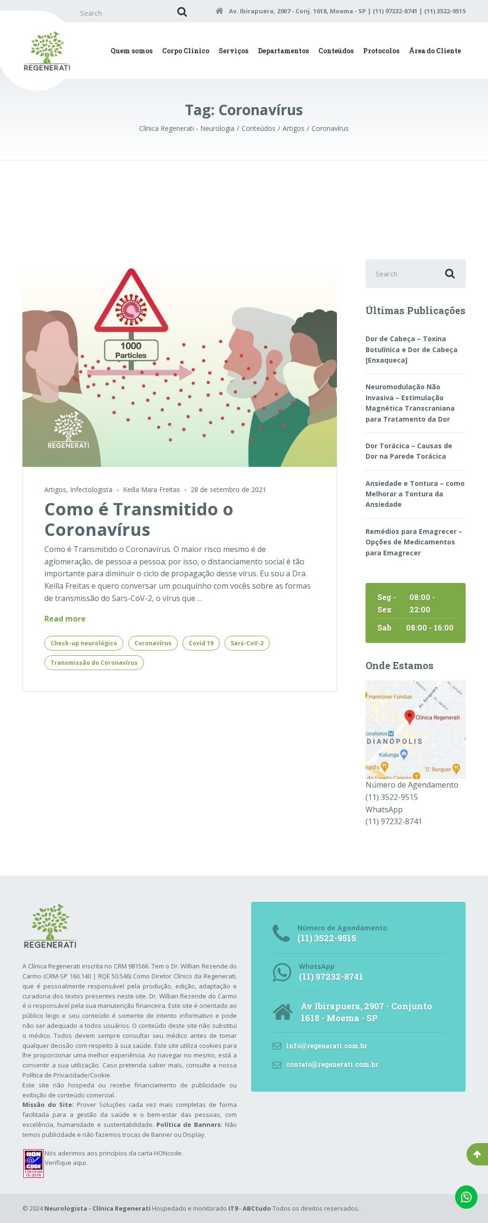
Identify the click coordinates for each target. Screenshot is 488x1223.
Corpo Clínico (185, 50)
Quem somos (131, 50)
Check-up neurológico (84, 643)
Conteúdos (336, 50)
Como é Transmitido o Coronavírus (139, 519)
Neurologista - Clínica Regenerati (97, 1208)
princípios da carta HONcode (140, 1153)
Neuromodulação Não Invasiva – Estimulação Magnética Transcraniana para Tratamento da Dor (410, 402)
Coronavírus (153, 643)
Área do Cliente (435, 50)
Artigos (55, 489)
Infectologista (91, 489)
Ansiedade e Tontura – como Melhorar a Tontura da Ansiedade (415, 494)
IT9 (233, 1208)
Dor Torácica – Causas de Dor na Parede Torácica (409, 451)
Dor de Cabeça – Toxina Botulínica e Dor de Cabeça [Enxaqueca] (412, 349)
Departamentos (283, 50)
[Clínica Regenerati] (416, 729)
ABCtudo (257, 1208)
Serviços (233, 50)
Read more (65, 619)
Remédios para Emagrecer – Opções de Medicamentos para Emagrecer (414, 542)
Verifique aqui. (66, 1162)
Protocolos (381, 50)
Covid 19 (201, 643)
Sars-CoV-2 (247, 643)
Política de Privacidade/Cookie (66, 1075)
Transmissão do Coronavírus (94, 663)
